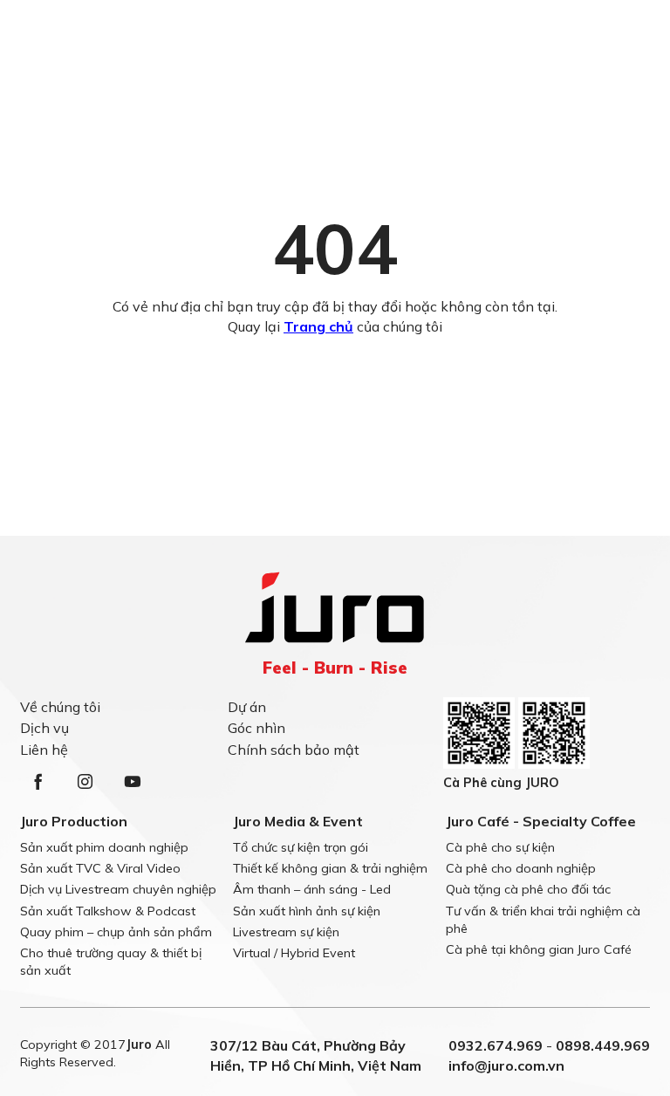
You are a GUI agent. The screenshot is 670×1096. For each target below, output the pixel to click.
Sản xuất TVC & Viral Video (100, 868)
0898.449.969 (603, 1045)
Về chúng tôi (60, 707)
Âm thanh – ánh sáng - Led (312, 889)
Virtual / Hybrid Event (294, 953)
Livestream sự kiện (286, 932)
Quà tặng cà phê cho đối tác (528, 889)
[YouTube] (131, 781)
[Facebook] (37, 781)
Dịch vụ (44, 727)
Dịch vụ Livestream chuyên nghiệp (118, 889)
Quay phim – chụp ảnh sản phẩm (116, 932)
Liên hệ (44, 749)
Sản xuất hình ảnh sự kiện (306, 911)
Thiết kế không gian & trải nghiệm (330, 868)
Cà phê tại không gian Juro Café (539, 949)
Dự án (247, 707)
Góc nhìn (256, 727)
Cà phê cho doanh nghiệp (521, 868)
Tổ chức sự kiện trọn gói (300, 847)
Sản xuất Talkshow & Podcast (107, 911)
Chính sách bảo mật (293, 749)
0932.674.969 (495, 1045)
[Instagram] (84, 781)
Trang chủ (318, 326)
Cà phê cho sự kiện (500, 847)
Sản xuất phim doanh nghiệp (104, 847)
